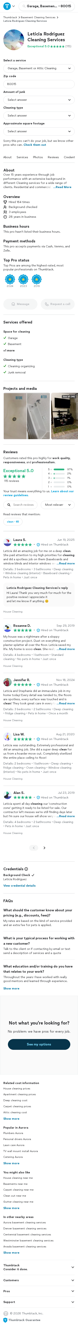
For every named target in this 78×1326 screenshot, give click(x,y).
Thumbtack (10, 17)
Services (22, 157)
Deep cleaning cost (15, 1100)
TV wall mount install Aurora (20, 1151)
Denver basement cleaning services (24, 1228)
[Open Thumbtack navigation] (9, 6)
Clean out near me (14, 1195)
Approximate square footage (24, 123)
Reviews (53, 157)
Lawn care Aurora (13, 1145)
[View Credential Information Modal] (26, 869)
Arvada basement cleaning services (24, 1246)
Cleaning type (13, 107)
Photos (38, 157)
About (7, 157)
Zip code (9, 76)
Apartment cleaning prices (19, 1094)
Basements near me (15, 1184)
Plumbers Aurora (13, 1133)
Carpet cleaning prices (17, 1106)
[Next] (44, 848)
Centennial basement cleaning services (27, 1234)
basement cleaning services (38, 17)
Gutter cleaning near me (18, 1201)
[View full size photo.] (26, 416)
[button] (13, 39)
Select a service (14, 60)
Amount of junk (14, 92)
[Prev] (33, 848)
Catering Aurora (13, 1157)
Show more (11, 1119)
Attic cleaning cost (15, 1112)
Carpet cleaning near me (18, 1189)
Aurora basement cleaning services (24, 1222)
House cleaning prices (16, 1088)
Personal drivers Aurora (17, 1139)
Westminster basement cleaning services (28, 1240)
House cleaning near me (18, 1178)
